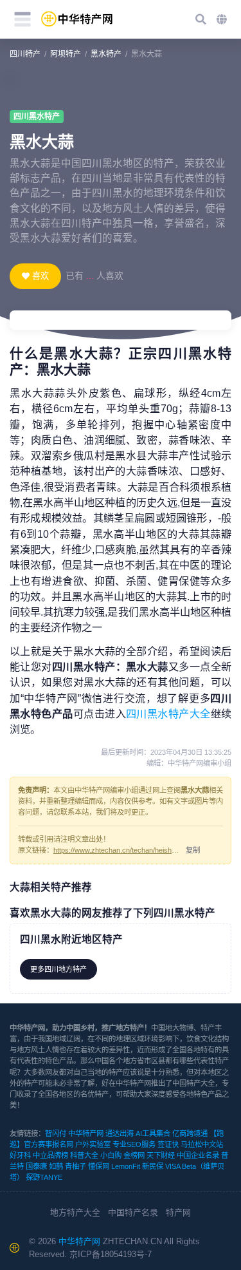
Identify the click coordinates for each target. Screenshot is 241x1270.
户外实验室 (93, 1144)
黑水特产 (106, 54)
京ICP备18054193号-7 (110, 1254)
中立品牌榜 (50, 1155)
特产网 (178, 1212)
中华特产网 (85, 1133)
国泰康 (36, 1166)
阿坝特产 (65, 54)
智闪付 (55, 1133)
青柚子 (75, 1166)
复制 (193, 850)
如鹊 (56, 1166)
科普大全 (84, 1155)
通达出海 (119, 1133)
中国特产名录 (133, 1212)
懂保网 (98, 1166)
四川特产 (25, 54)
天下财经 (161, 1155)
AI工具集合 (153, 1133)
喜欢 (40, 276)
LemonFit (125, 1166)
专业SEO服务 (134, 1144)
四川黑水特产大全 (168, 713)
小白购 (110, 1155)
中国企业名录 (198, 1155)
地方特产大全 (75, 1212)
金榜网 (134, 1155)
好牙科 (20, 1155)
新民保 (152, 1166)
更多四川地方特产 (58, 969)
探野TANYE (44, 1177)
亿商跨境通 (190, 1133)
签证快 (168, 1144)
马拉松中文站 (202, 1144)
